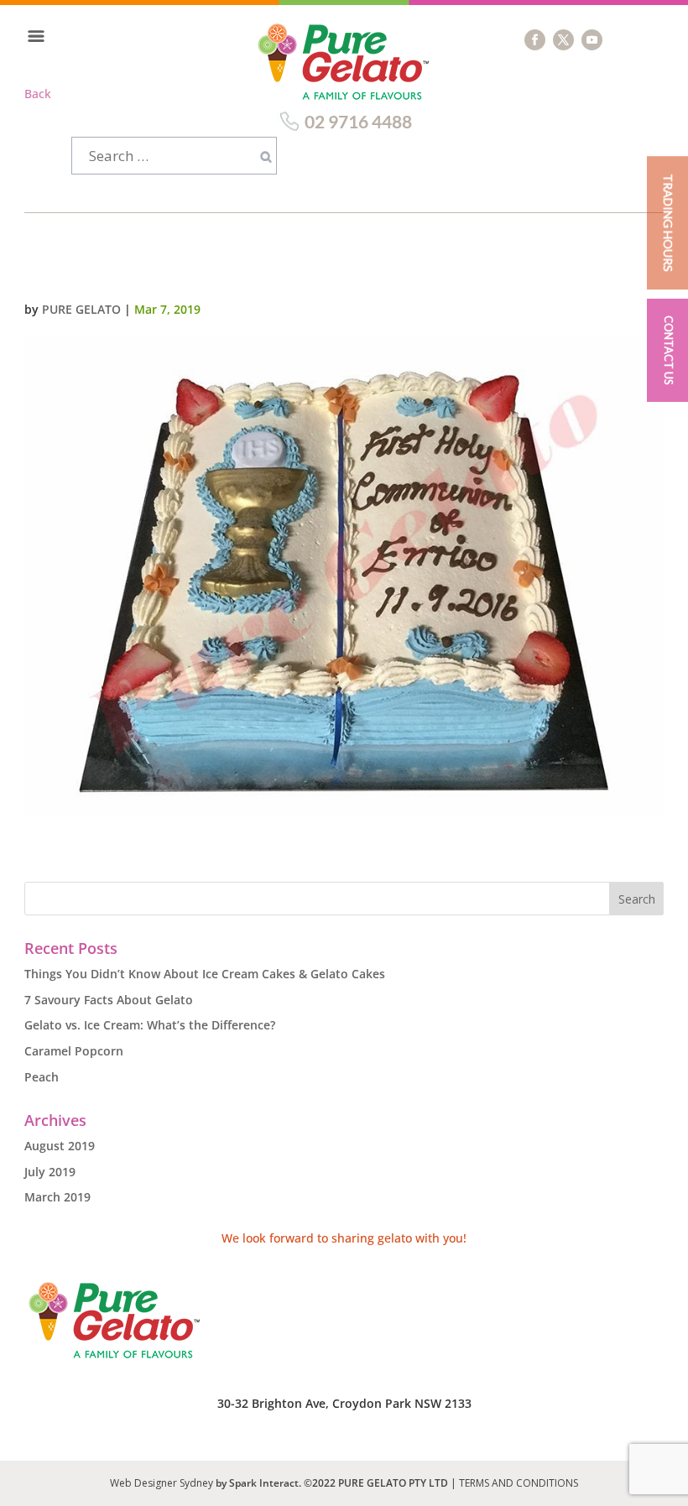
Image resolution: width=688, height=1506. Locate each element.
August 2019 (59, 1146)
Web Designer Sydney (163, 1483)
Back (37, 94)
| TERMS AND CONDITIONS (514, 1483)
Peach (41, 1077)
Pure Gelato (81, 309)
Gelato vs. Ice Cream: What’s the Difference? (149, 1025)
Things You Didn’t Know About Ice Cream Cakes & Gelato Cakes (204, 974)
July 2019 (50, 1172)
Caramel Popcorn (73, 1051)
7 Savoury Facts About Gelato (108, 1000)
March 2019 (57, 1197)
